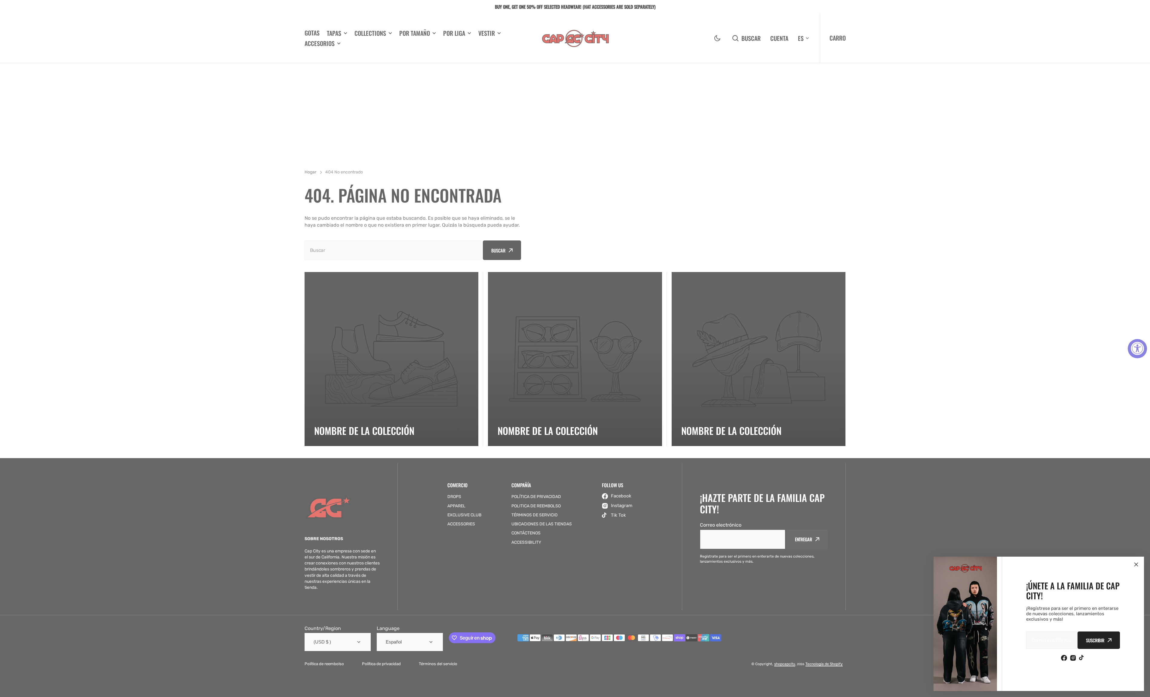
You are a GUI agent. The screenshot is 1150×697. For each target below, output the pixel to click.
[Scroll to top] (1142, 689)
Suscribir (1095, 640)
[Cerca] (1136, 564)
